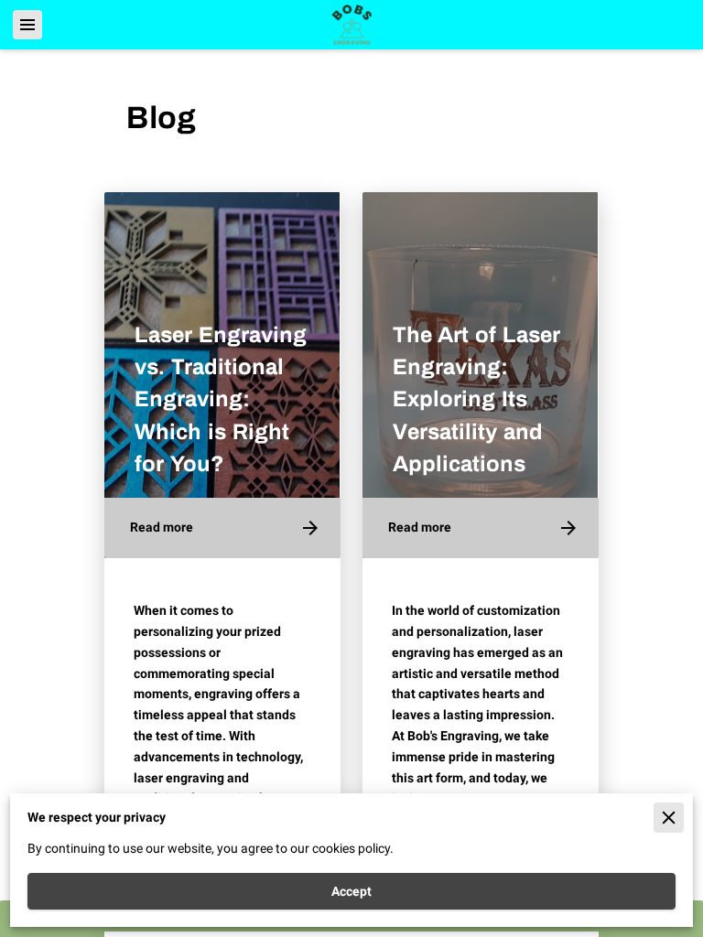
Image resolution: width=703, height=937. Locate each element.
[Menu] (27, 24)
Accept (351, 891)
